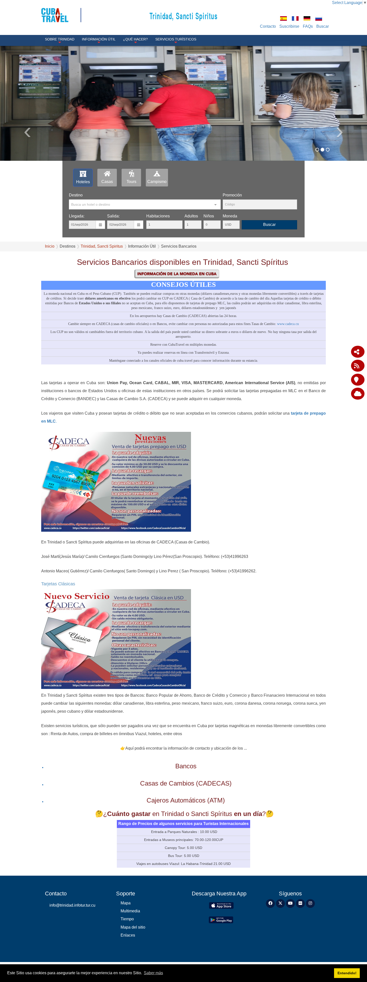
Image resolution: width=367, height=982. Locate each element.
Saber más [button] (153, 973)
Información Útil (99, 39)
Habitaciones (158, 216)
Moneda (230, 216)
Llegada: (76, 216)
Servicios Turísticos (175, 39)
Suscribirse (289, 26)
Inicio (49, 246)
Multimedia (130, 911)
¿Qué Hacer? (135, 39)
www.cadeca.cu (288, 324)
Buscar (322, 26)
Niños (208, 216)
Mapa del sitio (133, 927)
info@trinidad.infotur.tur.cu (72, 905)
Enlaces (128, 935)
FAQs (308, 26)
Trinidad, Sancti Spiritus (184, 15)
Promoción (232, 195)
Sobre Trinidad (59, 39)
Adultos (191, 216)
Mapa (126, 903)
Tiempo (127, 919)
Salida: (113, 216)
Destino (76, 195)
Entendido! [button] (347, 973)
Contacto (268, 26)
